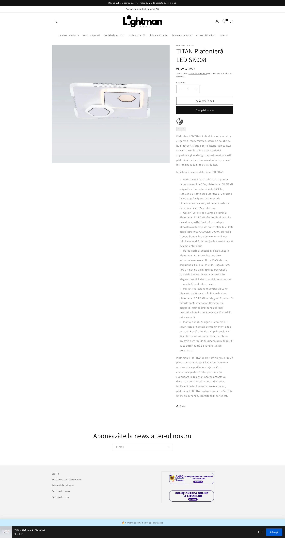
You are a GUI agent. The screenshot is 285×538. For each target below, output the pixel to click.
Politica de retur (60, 496)
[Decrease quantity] (255, 532)
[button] (55, 21)
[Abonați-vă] (168, 447)
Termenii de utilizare (63, 485)
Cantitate (180, 82)
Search (55, 473)
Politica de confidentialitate (66, 479)
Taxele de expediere (198, 73)
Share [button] (183, 405)
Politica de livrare (61, 491)
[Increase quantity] (261, 532)
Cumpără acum (205, 110)
